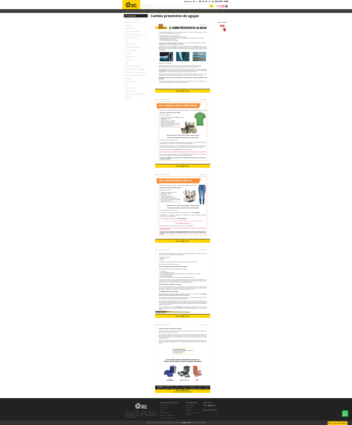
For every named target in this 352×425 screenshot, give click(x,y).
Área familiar (173, 11)
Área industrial (142, 11)
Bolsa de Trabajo (190, 405)
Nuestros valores (164, 408)
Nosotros (133, 11)
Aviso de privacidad (164, 413)
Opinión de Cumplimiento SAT (167, 415)
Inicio (127, 11)
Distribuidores (191, 11)
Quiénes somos (163, 405)
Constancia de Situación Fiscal (167, 418)
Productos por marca (202, 11)
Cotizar (224, 11)
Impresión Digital (163, 11)
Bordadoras (128, 25)
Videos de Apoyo (215, 11)
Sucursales (182, 11)
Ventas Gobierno (152, 11)
